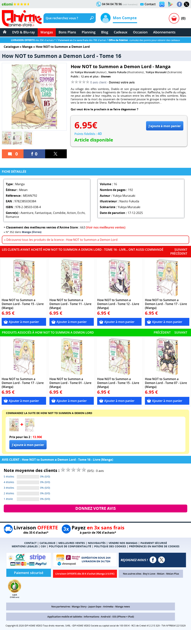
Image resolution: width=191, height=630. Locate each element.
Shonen (106, 76)
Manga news (122, 606)
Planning (89, 32)
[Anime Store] (22, 18)
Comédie (59, 213)
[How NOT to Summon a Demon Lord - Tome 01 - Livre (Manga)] (71, 356)
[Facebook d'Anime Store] (153, 559)
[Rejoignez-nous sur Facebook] (179, 4)
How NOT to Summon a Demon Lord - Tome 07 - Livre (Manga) (166, 383)
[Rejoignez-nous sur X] (186, 4)
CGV (43, 546)
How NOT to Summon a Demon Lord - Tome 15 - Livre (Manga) (23, 304)
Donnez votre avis (122, 82)
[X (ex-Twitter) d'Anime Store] (161, 559)
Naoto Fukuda (117, 72)
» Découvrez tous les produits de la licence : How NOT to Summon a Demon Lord (61, 240)
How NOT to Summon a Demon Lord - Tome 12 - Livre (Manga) (118, 304)
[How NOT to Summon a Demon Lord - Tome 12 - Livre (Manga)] (119, 277)
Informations (91, 616)
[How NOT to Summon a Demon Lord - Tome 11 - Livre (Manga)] (71, 277)
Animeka (108, 606)
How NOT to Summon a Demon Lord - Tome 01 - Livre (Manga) (70, 383)
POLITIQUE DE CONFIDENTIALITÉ (70, 546)
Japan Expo (94, 606)
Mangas (46, 32)
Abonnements (164, 32)
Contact (150, 4)
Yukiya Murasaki (85, 72)
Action (71, 213)
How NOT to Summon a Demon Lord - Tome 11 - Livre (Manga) (70, 304)
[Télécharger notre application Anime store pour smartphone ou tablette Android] (170, 4)
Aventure (27, 213)
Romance (12, 217)
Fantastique (43, 213)
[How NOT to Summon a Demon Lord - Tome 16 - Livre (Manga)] (14, 430)
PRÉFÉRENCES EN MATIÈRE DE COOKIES (154, 546)
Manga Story (79, 606)
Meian (160, 573)
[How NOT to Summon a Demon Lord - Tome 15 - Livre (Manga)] (24, 277)
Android (105, 616)
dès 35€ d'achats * (33, 40)
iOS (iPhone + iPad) (123, 616)
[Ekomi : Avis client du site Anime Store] (14, 591)
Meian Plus (172, 573)
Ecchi (81, 213)
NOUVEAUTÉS (97, 543)
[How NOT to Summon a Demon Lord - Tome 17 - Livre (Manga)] (167, 277)
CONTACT (30, 543)
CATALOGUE (47, 543)
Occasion (140, 32)
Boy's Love (149, 573)
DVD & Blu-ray (23, 32)
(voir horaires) (130, 4)
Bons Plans (67, 32)
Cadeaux (120, 32)
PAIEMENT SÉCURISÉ (153, 543)
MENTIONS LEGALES (25, 546)
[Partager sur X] (56, 153)
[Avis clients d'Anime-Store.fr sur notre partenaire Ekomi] (16, 4)
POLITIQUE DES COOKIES (110, 546)
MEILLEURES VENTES (71, 543)
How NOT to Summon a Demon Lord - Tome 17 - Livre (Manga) (166, 304)
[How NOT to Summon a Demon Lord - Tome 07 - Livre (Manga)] (167, 356)
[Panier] (174, 18)
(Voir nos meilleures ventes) (105, 227)
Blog (104, 32)
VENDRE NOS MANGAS (123, 543)
